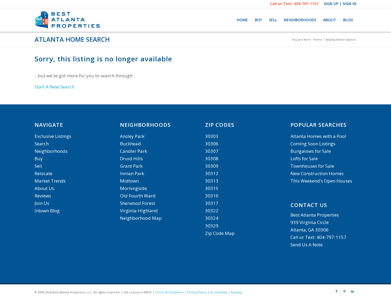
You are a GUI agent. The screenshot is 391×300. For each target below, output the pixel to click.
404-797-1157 (306, 3)
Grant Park (131, 166)
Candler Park (133, 151)
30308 (211, 158)
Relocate (43, 173)
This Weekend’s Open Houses (321, 181)
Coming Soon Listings (312, 144)
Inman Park (132, 173)
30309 (211, 166)
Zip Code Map (220, 233)
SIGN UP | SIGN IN (340, 3)
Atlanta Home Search (72, 39)
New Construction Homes (317, 173)
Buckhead (130, 144)
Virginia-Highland (139, 211)
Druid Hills (131, 158)
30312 (211, 173)
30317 (211, 203)
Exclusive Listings (53, 136)
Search (42, 144)
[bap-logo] (68, 20)
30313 (211, 181)
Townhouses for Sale (312, 166)
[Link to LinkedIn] (352, 291)
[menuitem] (242, 20)
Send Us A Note (306, 245)
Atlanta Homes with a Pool (318, 136)
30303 (211, 136)
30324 (211, 218)
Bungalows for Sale (310, 151)
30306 (211, 144)
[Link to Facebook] (336, 291)
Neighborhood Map (141, 218)
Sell (38, 166)
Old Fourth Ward (138, 196)
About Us (44, 188)
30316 (211, 196)
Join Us (42, 203)
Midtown (129, 181)
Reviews (43, 196)
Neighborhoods (51, 151)
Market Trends (50, 181)
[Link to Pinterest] (344, 291)
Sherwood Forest (137, 203)
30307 (211, 151)
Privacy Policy (197, 292)
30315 (211, 188)
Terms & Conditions (169, 292)
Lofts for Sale (304, 158)
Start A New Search (54, 87)
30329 (211, 226)
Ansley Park (132, 136)
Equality (236, 292)
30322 (211, 211)
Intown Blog (47, 211)
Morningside (133, 188)
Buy (39, 158)
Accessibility (218, 292)
